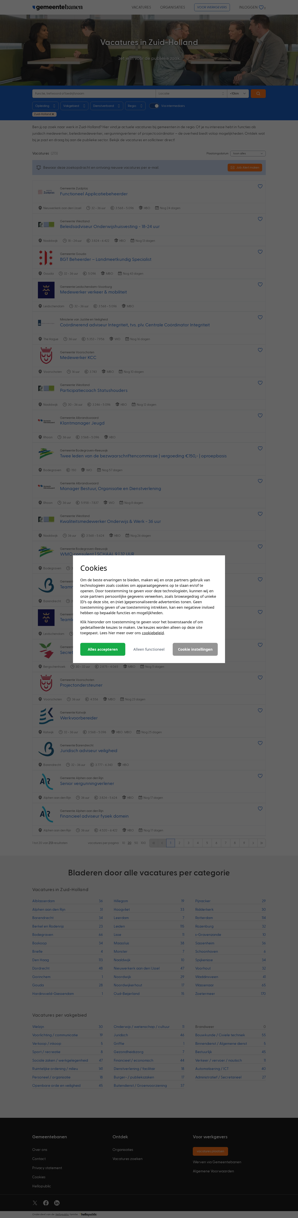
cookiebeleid (153, 632)
